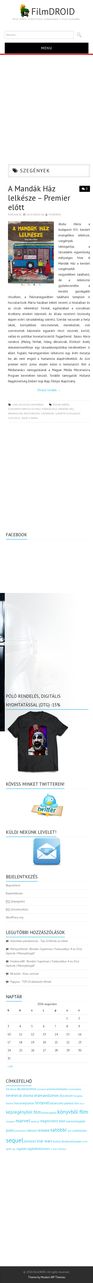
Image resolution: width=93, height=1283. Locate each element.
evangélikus (49, 408)
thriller (57, 1141)
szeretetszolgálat (67, 413)
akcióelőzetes (27, 1089)
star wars (44, 1141)
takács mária (29, 418)
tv (84, 1141)
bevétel (12, 1095)
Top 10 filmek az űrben (54, 941)
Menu (46, 47)
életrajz (62, 1148)
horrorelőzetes (24, 1103)
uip (14, 1148)
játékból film (71, 1103)
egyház (36, 408)
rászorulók (32, 413)
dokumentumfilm (19, 408)
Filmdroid (54, 214)
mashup (35, 1121)
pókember (20, 1130)
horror (9, 1103)
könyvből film (72, 1111)
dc (20, 1095)
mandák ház (66, 408)
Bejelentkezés (14, 893)
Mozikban (37, 404)
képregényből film (23, 1112)
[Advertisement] (46, 103)
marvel (23, 1121)
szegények (47, 413)
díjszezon (66, 1095)
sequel (14, 1140)
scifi (69, 1130)
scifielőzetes (79, 1131)
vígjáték (21, 1149)
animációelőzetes (57, 1089)
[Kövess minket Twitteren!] (47, 805)
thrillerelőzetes (72, 1141)
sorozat (30, 1141)
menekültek (15, 413)
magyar (10, 1121)
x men (54, 1148)
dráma (28, 1095)
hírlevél (42, 1103)
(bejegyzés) (15, 901)
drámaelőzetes (46, 1095)
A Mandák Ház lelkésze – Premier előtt (39, 197)
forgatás (78, 1095)
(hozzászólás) (17, 909)
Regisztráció (13, 885)
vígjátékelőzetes (38, 1149)
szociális (14, 418)
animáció (41, 1089)
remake (43, 1130)
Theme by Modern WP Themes (46, 1277)
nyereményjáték (75, 1121)
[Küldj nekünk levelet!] (47, 851)
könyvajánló (49, 1113)
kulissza (24, 404)
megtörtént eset (52, 1121)
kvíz (82, 1103)
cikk (15, 404)
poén (10, 1130)
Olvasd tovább (49, 390)
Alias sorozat (30, 974)
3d (7, 1089)
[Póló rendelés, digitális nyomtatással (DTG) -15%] (38, 741)
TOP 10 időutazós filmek (36, 982)
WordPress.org (14, 917)
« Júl (10, 1066)
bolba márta (61, 404)
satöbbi (58, 1129)
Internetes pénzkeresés (24, 941)
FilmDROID (53, 11)
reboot (32, 1130)
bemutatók (75, 1089)
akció (13, 1089)
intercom (56, 1103)
